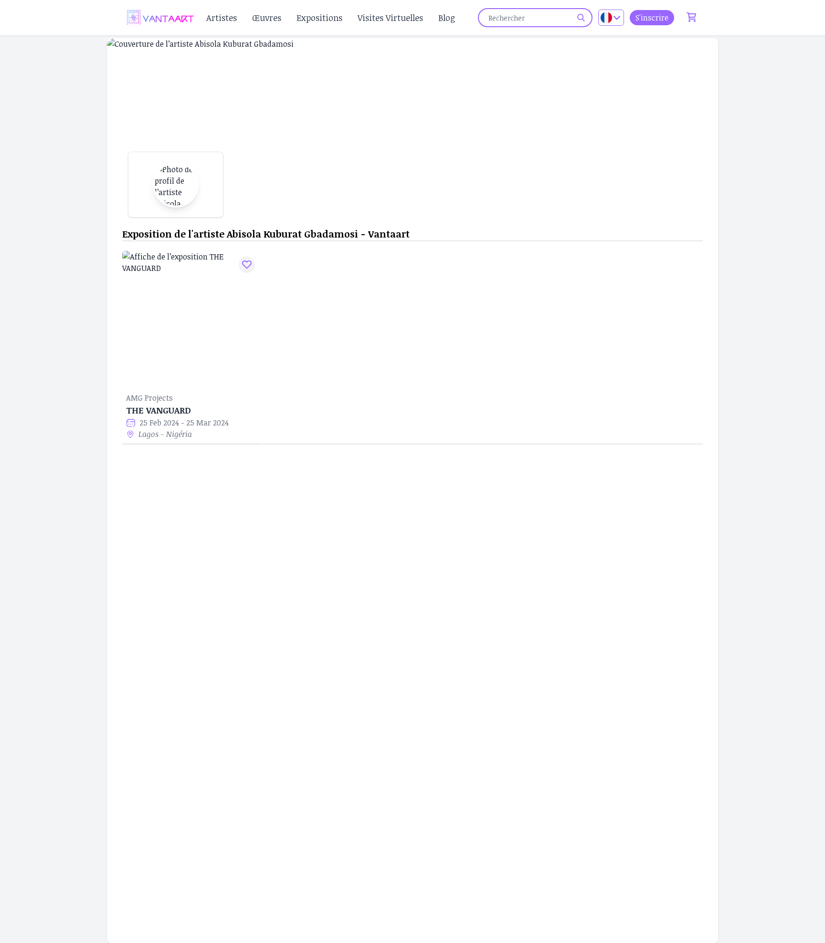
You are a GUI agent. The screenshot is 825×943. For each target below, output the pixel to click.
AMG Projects (149, 398)
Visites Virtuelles (390, 17)
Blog (446, 17)
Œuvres (266, 17)
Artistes (221, 17)
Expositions (319, 17)
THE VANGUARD (158, 410)
